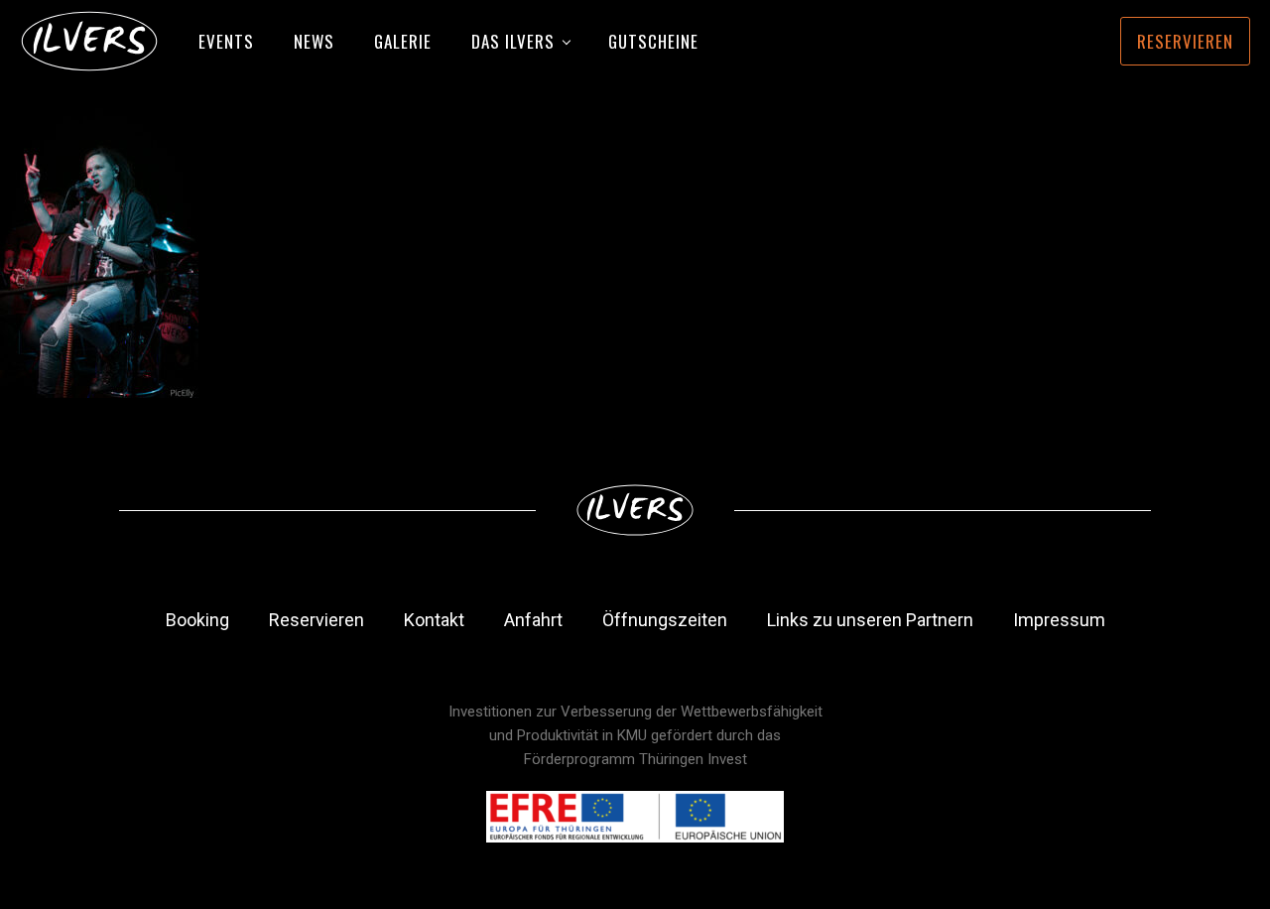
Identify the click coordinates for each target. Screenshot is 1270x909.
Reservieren (1185, 41)
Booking (197, 619)
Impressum (1059, 619)
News (314, 41)
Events (226, 41)
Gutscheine (653, 41)
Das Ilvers (513, 41)
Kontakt (434, 619)
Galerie (403, 41)
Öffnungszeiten (664, 619)
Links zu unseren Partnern (870, 619)
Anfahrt (533, 619)
